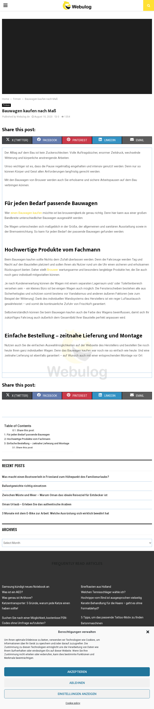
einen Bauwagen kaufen (26, 213)
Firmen (6, 105)
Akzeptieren (77, 672)
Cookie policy (73, 703)
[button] (148, 632)
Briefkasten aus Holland (96, 586)
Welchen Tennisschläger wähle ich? (103, 592)
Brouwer (52, 270)
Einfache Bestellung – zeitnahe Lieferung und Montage (38, 443)
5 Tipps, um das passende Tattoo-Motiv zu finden (112, 617)
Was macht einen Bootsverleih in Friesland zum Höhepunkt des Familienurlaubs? (55, 476)
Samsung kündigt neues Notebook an (25, 586)
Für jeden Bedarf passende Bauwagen (28, 434)
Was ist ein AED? (12, 592)
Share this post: (25, 430)
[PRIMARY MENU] (5, 5)
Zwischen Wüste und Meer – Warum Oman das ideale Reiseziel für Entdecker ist (54, 495)
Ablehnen (77, 683)
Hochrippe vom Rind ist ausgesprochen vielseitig (111, 597)
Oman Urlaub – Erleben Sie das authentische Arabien (36, 504)
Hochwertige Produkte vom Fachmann (28, 438)
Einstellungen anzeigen (77, 694)
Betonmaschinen (92, 623)
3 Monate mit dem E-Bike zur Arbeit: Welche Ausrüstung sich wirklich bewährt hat (55, 513)
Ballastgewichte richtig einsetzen (24, 485)
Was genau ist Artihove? (17, 597)
